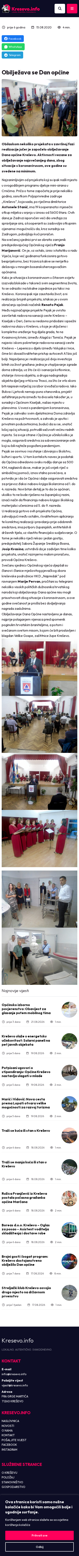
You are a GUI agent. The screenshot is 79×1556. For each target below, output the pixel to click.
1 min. (58, 1021)
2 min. (58, 1053)
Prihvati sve (39, 1535)
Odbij (39, 1547)
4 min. (66, 27)
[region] (39, 1525)
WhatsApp (15, 46)
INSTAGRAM (9, 1449)
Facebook (15, 38)
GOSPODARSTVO (13, 1487)
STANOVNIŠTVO (12, 1482)
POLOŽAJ (8, 1477)
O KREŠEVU (9, 1473)
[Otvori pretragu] (60, 9)
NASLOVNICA (10, 1421)
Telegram (15, 55)
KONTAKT (8, 1435)
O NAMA (7, 1430)
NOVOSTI (8, 1426)
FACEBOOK (9, 1445)
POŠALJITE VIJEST (14, 1440)
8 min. (58, 1273)
